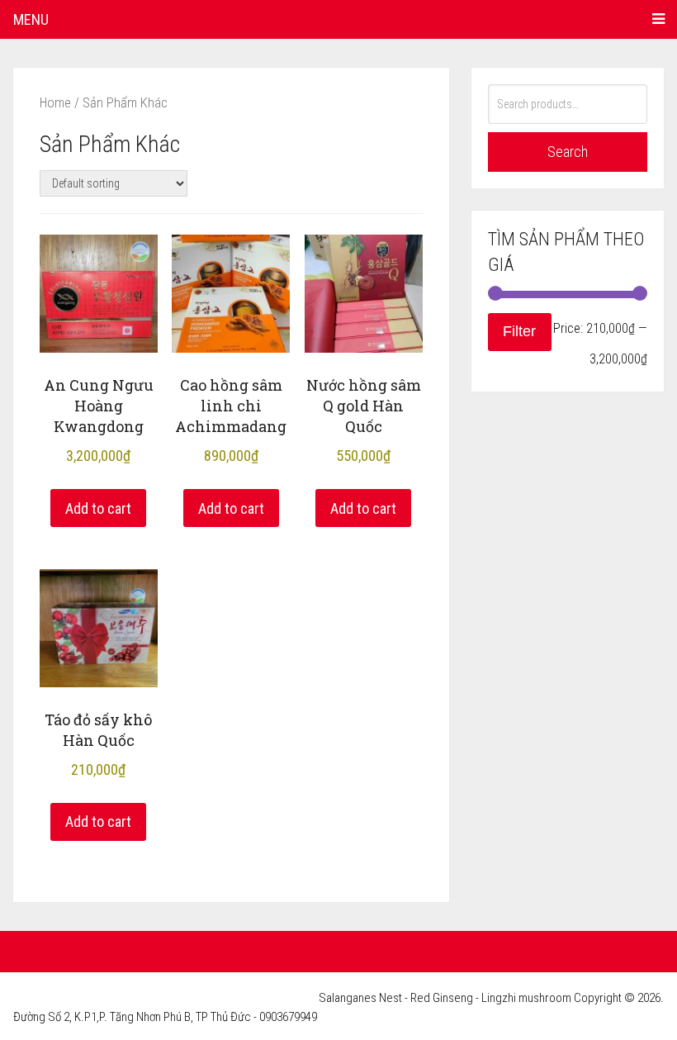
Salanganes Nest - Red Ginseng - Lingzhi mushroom (445, 997)
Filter (519, 331)
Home (55, 103)
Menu (31, 19)
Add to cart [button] (98, 508)
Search (567, 151)
